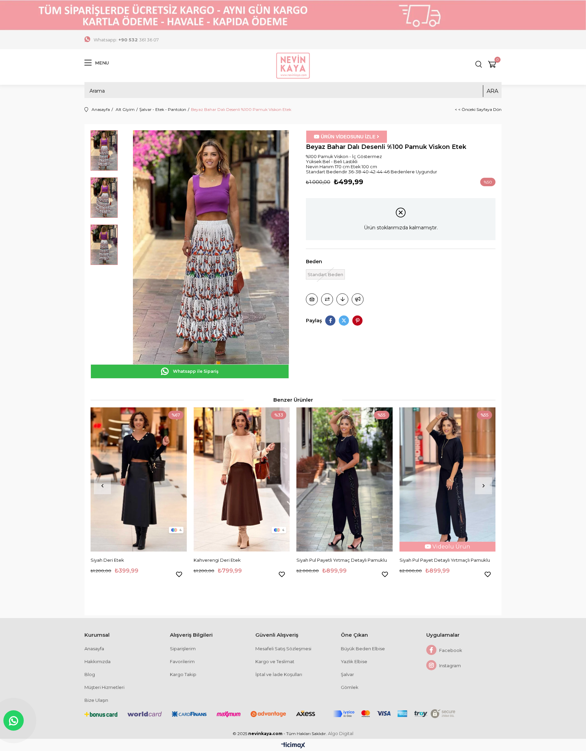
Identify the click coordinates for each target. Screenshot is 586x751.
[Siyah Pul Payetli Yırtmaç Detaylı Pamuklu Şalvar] (344, 479)
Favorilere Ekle (179, 574)
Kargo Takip (183, 674)
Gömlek (349, 687)
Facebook (450, 650)
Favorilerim (182, 661)
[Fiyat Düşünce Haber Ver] (342, 299)
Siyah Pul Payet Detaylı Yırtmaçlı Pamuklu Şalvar (444, 560)
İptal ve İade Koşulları (278, 674)
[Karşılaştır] (327, 299)
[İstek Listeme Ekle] (312, 299)
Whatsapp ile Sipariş (195, 371)
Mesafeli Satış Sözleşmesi (283, 648)
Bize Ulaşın (96, 700)
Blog (89, 674)
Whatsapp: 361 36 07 (126, 39)
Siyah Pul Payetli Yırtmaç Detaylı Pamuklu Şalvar (341, 560)
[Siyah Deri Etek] (139, 479)
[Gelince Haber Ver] (358, 299)
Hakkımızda (97, 661)
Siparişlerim (183, 648)
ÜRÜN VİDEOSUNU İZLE (348, 136)
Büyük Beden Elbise (363, 648)
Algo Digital (340, 733)
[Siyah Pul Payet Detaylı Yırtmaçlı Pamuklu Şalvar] (447, 479)
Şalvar (347, 674)
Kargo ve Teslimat (274, 661)
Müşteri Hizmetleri (104, 687)
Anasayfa (94, 648)
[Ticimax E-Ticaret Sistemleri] (293, 745)
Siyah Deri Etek (107, 560)
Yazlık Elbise (354, 661)
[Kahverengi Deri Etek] (242, 479)
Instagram (449, 665)
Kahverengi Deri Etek (217, 560)
